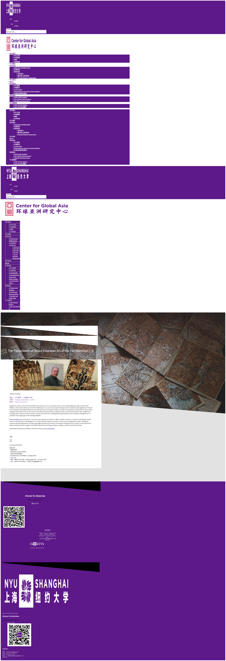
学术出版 (13, 83)
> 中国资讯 (16, 87)
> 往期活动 (16, 70)
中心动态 (13, 80)
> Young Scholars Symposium (26, 78)
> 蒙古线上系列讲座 (23, 76)
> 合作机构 (16, 62)
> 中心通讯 (16, 85)
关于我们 (13, 53)
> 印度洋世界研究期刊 (20, 93)
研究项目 (13, 95)
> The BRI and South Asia (21, 101)
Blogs (11, 82)
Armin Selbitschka (49, 428)
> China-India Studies (20, 97)
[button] (51, 439)
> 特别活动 (16, 72)
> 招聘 (15, 60)
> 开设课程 (16, 57)
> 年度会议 (20, 74)
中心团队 (13, 64)
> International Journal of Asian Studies (26, 91)
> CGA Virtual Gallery (20, 105)
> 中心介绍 (16, 55)
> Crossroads (17, 89)
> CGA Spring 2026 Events (21, 68)
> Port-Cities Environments (22, 99)
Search (8, 29)
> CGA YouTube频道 (19, 107)
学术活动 (13, 66)
